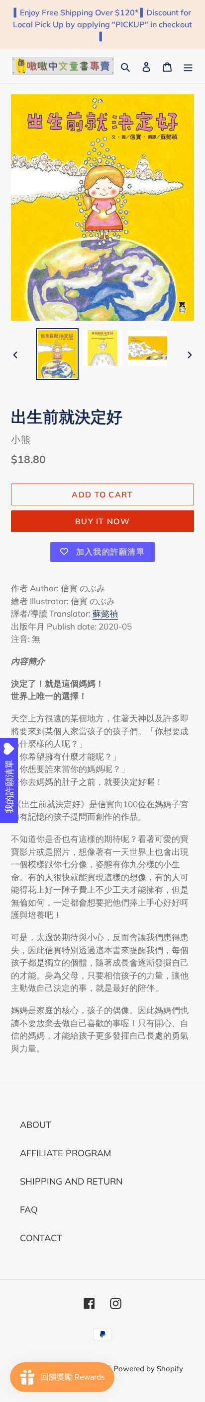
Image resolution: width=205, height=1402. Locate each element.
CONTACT (41, 1238)
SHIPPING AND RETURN (71, 1181)
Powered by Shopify (148, 1368)
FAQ (29, 1209)
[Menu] (188, 65)
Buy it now (102, 521)
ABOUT (35, 1124)
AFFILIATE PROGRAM (65, 1153)
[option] (57, 354)
